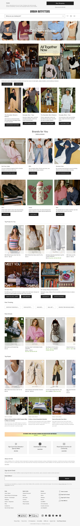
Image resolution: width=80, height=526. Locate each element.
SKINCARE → (40, 307)
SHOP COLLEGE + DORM (12, 296)
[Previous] (6, 242)
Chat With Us (64, 500)
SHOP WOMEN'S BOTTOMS (12, 124)
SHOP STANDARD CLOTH (63, 173)
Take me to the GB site (60, 7)
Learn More (40, 449)
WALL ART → (51, 307)
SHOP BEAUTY (45, 296)
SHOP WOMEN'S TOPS (29, 123)
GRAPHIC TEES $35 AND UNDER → (67, 307)
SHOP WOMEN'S (7, 84)
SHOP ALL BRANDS (40, 134)
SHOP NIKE (60, 214)
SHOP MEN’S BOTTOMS (47, 123)
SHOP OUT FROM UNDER (9, 173)
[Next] (73, 242)
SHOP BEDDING (26, 296)
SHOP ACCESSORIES (59, 296)
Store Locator (64, 491)
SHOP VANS (6, 214)
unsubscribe (7, 485)
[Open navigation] (74, 16)
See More (7, 464)
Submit (67, 478)
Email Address (8, 475)
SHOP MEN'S (18, 84)
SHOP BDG (32, 173)
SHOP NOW (4, 37)
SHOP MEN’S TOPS (64, 123)
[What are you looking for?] (63, 16)
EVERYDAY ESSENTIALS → (12, 307)
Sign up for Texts (65, 497)
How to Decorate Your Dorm (59, 419)
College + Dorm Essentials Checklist (37, 419)
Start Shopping (60, 3)
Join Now (16, 450)
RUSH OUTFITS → (28, 307)
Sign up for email (65, 494)
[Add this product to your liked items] (22, 227)
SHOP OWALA (33, 214)
